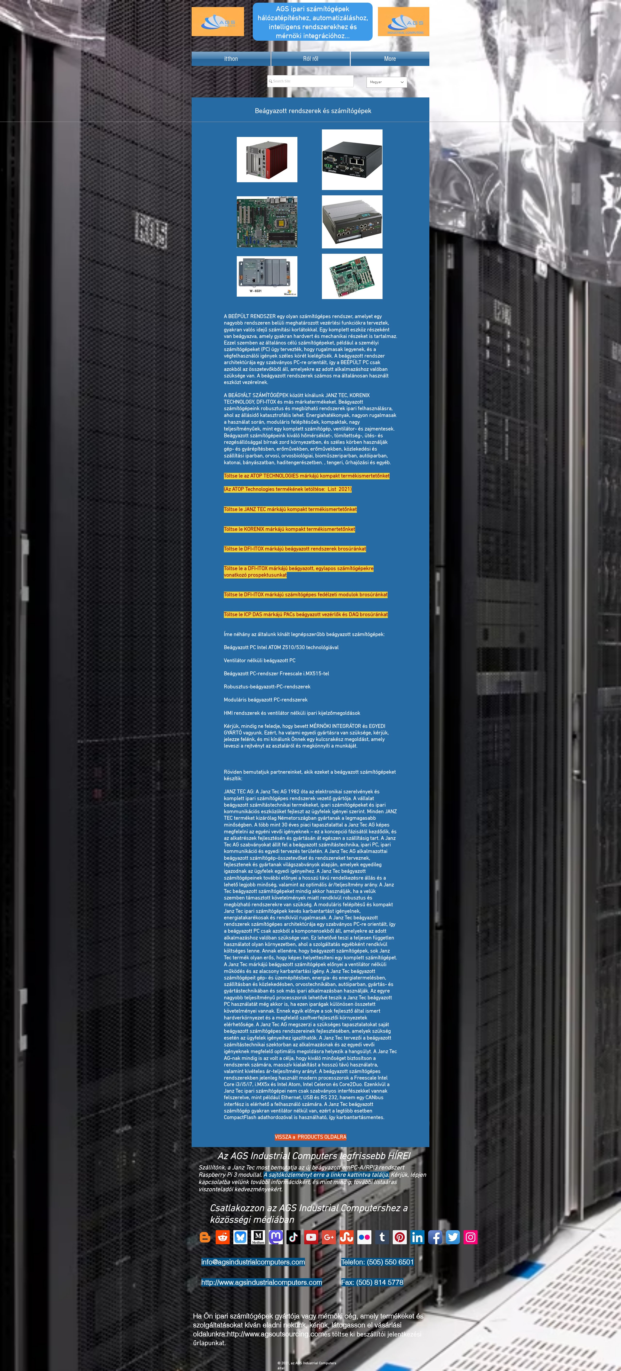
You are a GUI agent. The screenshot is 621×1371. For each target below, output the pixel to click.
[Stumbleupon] (347, 1237)
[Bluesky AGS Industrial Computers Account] (240, 1237)
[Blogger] (205, 1237)
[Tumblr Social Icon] (382, 1237)
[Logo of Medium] (258, 1237)
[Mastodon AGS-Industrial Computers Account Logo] (276, 1237)
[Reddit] (223, 1237)
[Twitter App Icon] (453, 1237)
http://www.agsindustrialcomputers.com (261, 1282)
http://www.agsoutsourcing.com (275, 1334)
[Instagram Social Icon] (471, 1237)
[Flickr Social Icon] (364, 1237)
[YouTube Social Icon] (311, 1237)
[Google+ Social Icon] (329, 1237)
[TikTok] (293, 1237)
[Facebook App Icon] (435, 1237)
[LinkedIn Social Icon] (417, 1237)
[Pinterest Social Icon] (400, 1237)
